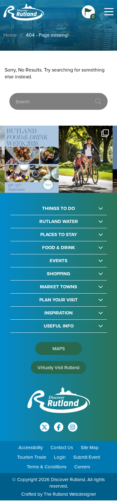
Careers (82, 466)
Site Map (90, 447)
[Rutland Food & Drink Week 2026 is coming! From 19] (32, 159)
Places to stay (58, 234)
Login (60, 457)
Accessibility (30, 447)
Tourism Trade (31, 457)
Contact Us (62, 447)
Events (58, 260)
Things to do (58, 208)
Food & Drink (58, 247)
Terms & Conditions (46, 466)
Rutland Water (58, 221)
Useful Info (59, 326)
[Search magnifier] (98, 101)
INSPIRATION (58, 313)
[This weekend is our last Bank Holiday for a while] (86, 159)
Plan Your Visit (58, 300)
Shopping (58, 274)
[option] (32, 159)
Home (10, 34)
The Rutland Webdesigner (70, 494)
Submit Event (86, 457)
